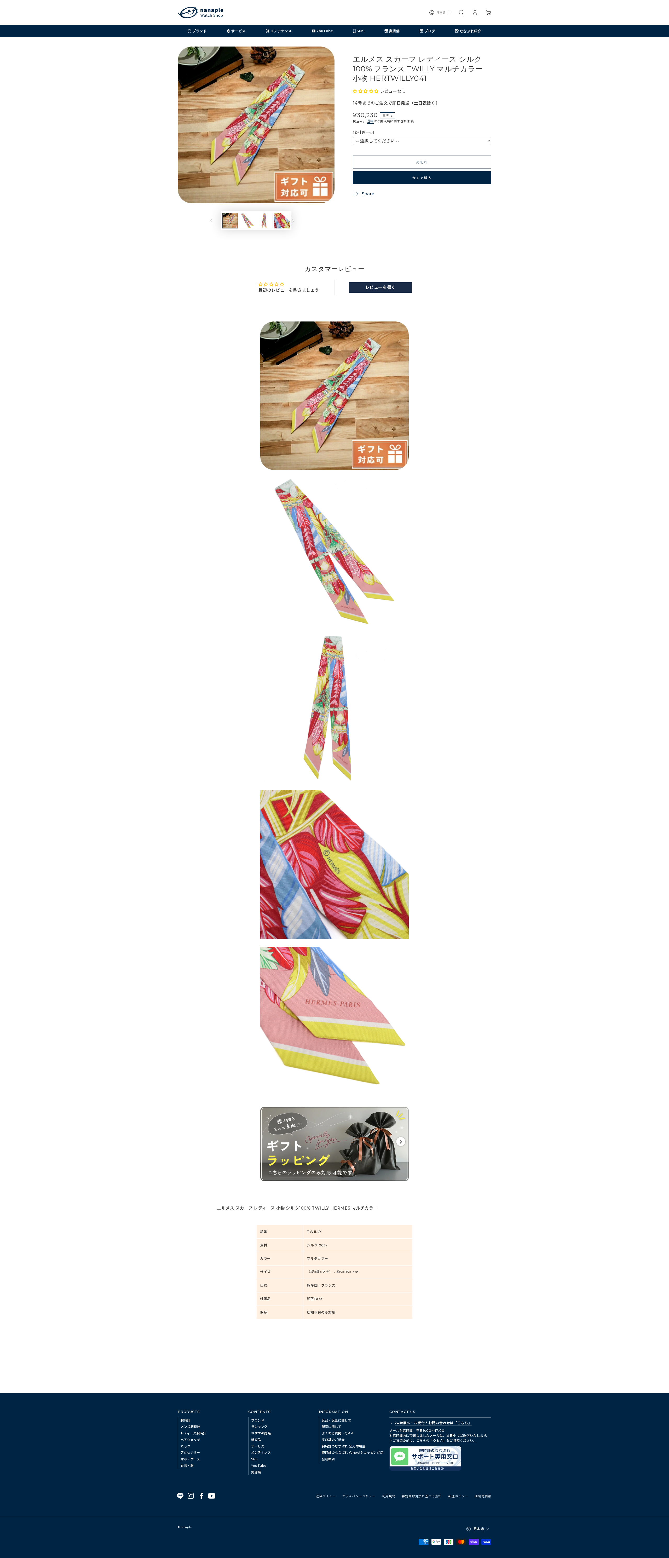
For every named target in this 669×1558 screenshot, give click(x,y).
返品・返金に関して (336, 1420)
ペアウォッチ (190, 1440)
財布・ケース (190, 1459)
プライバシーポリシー (358, 1496)
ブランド (257, 1420)
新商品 (256, 1440)
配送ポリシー (458, 1496)
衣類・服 (187, 1466)
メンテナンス (261, 1452)
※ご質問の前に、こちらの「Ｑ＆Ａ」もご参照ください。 (433, 1440)
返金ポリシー (326, 1496)
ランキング (259, 1427)
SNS (254, 1459)
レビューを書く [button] (380, 287)
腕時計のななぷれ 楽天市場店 (343, 1446)
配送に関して (332, 1427)
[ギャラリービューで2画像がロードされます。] (247, 220)
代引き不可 (363, 132)
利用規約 (388, 1496)
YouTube (258, 1466)
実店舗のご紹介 (333, 1440)
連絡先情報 (483, 1496)
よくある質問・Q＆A (338, 1433)
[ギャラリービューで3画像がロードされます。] (265, 220)
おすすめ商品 (261, 1433)
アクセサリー (190, 1452)
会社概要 (328, 1459)
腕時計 (186, 1420)
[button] (461, 12)
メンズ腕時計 (190, 1427)
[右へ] (297, 220)
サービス (257, 1446)
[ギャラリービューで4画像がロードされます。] (282, 220)
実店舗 (256, 1472)
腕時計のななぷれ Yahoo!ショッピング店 (352, 1452)
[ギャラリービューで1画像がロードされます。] (230, 220)
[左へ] (215, 220)
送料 (370, 121)
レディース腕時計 (193, 1433)
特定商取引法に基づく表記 (422, 1496)
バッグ (186, 1446)
